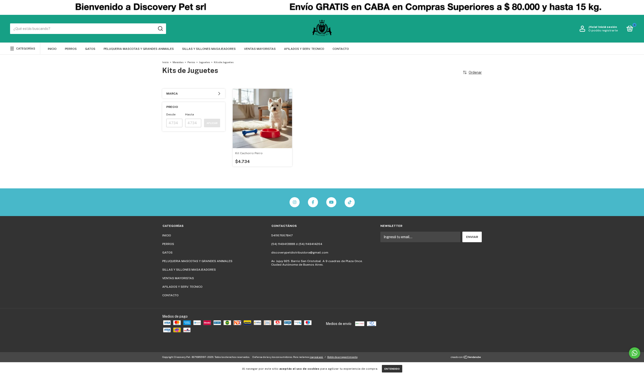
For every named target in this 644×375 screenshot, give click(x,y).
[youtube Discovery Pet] (331, 202)
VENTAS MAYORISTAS (260, 49)
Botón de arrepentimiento (342, 356)
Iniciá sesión (607, 27)
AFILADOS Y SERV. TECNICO (304, 49)
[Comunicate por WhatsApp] (634, 353)
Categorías (25, 48)
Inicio (165, 62)
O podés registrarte (603, 30)
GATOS (90, 49)
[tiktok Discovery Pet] (350, 202)
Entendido (392, 368)
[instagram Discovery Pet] (295, 202)
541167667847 (282, 235)
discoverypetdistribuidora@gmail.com (299, 252)
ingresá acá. (316, 356)
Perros (191, 62)
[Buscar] (160, 28)
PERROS (71, 49)
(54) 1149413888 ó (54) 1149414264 (296, 244)
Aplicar (212, 122)
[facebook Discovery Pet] (313, 202)
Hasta (189, 114)
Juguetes (204, 62)
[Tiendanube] (466, 358)
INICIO (52, 49)
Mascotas (178, 62)
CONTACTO (341, 49)
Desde (171, 114)
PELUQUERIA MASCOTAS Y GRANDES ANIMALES (139, 49)
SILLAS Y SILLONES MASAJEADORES (209, 49)
